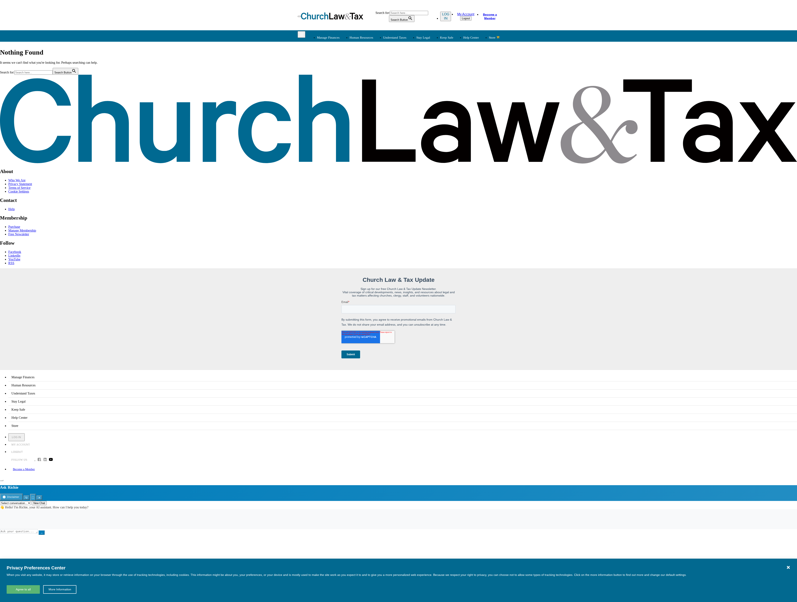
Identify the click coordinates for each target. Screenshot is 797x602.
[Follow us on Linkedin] (45, 460)
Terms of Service (19, 187)
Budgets (321, 63)
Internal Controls (327, 82)
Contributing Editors (415, 138)
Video (363, 134)
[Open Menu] (299, 16)
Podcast (364, 119)
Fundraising (324, 77)
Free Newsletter (18, 234)
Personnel (365, 77)
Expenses (408, 72)
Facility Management (330, 124)
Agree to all (23, 589)
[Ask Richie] (1, 480)
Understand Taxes (394, 37)
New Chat (39, 503)
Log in (445, 16)
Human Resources (361, 37)
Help (11, 209)
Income (407, 77)
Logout (466, 18)
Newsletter (366, 114)
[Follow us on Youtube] (51, 460)
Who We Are (404, 107)
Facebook (14, 252)
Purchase (14, 226)
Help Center (471, 37)
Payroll (363, 72)
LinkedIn (14, 255)
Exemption (409, 68)
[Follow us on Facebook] (39, 460)
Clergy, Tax (409, 63)
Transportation (325, 134)
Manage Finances (328, 37)
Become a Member (490, 16)
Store (492, 37)
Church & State (455, 72)
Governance (453, 82)
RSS (11, 263)
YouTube (14, 259)
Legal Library (454, 92)
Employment (367, 68)
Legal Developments (458, 87)
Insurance (322, 129)
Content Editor (411, 124)
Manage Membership (22, 230)
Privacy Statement (20, 184)
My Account (465, 14)
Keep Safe (446, 37)
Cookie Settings (18, 191)
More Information (60, 589)
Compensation (368, 63)
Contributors (410, 143)
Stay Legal (423, 37)
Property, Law (454, 97)
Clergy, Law (453, 77)
